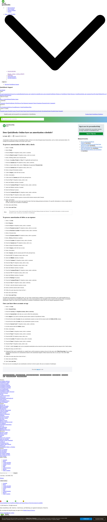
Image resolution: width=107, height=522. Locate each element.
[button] (53, 90)
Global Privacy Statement (31, 518)
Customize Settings (99, 518)
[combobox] (19, 119)
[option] (55, 483)
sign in (38, 369)
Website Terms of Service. (29, 510)
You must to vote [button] (37, 369)
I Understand (86, 518)
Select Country (4, 480)
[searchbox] (22, 119)
